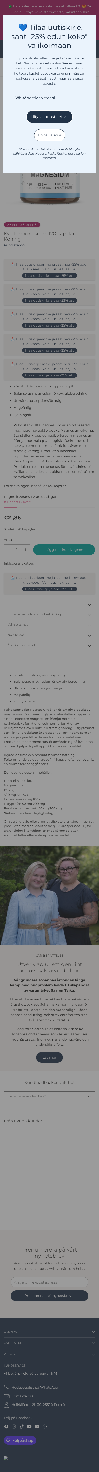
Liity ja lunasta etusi (49, 117)
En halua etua (49, 135)
